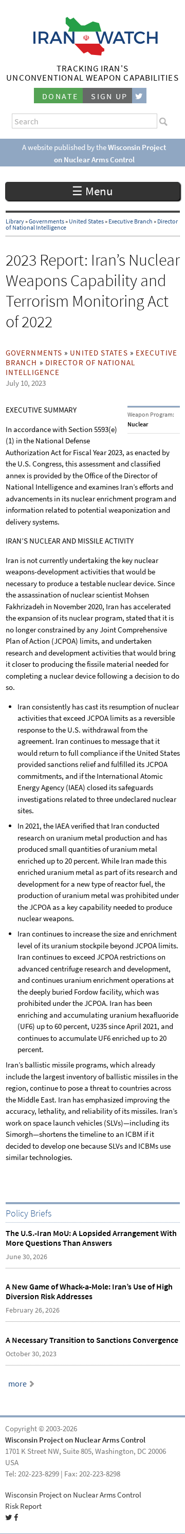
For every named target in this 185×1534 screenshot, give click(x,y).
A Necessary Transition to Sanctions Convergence (92, 1340)
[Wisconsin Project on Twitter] (139, 96)
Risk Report (23, 1506)
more (17, 1383)
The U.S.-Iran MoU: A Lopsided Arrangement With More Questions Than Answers (91, 1238)
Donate (60, 96)
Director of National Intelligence (70, 368)
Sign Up (109, 96)
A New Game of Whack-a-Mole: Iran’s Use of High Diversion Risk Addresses (89, 1291)
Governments (46, 221)
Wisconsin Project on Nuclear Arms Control (75, 1440)
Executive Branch (130, 221)
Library (15, 221)
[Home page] (92, 52)
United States (86, 221)
